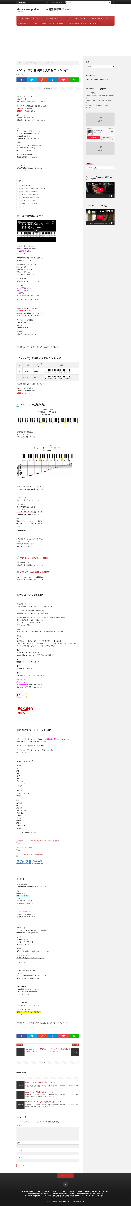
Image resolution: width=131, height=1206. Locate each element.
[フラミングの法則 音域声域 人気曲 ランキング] (75, 1052)
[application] (100, 190)
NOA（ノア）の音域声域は (28, 191)
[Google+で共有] (42, 79)
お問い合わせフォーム (27, 1191)
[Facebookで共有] (21, 79)
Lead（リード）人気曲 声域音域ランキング (39, 1092)
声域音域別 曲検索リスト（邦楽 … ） (102, 18)
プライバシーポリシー (99, 1196)
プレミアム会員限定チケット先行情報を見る (30, 854)
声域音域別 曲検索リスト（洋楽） (27, 23)
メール (19, 1150)
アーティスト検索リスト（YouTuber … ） (76, 18)
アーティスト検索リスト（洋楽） (51, 18)
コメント (18, 1125)
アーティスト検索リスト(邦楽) (28, 194)
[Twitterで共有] (32, 79)
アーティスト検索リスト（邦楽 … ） (28, 18)
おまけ (22, 207)
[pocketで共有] (63, 79)
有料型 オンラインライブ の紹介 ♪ (29, 204)
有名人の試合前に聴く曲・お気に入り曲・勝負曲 (82, 23)
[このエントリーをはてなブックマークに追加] (53, 79)
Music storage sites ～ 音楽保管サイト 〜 (43, 9)
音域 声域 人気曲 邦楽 (23, 74)
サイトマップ (86, 1196)
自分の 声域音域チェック (27, 185)
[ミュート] (109, 196)
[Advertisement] (65, 42)
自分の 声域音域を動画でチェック (35, 1196)
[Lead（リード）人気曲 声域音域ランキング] (20, 1095)
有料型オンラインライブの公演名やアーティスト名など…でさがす (37, 841)
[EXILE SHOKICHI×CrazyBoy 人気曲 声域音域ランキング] (20, 1105)
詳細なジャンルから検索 (24, 847)
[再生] (88, 196)
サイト (18, 1157)
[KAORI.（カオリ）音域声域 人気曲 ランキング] (20, 1085)
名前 (18, 1143)
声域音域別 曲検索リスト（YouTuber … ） (53, 23)
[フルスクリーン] (112, 196)
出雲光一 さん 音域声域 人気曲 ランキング (97, 79)
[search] (109, 2)
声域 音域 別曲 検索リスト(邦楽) (29, 198)
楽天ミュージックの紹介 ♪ (27, 201)
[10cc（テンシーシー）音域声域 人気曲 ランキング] (20, 1052)
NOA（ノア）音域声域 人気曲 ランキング (32, 188)
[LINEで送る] (74, 79)
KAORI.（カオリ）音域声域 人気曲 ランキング (40, 1082)
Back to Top (65, 1176)
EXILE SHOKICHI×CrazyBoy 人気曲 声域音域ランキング (43, 1102)
